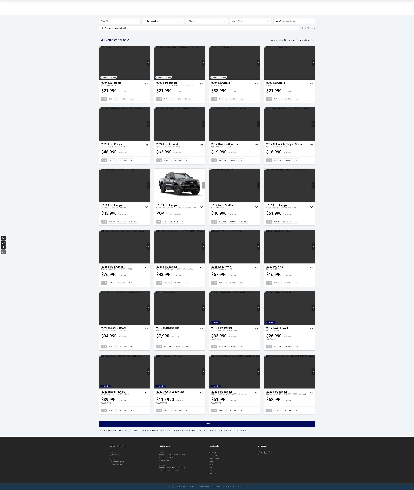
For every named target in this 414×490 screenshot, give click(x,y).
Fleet (210, 470)
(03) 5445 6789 (116, 455)
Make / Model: (150, 21)
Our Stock (212, 453)
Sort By (291, 40)
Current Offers (214, 459)
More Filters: (280, 21)
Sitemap (217, 487)
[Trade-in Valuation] (3, 238)
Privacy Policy (205, 487)
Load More (207, 424)
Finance (211, 461)
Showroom (213, 456)
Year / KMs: (236, 21)
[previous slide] (100, 63)
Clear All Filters (308, 28)
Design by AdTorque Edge (234, 487)
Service (211, 464)
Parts (211, 467)
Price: (191, 21)
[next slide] (148, 63)
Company (212, 473)
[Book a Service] (3, 242)
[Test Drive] (3, 247)
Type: (103, 21)
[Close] (3, 252)
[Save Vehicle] (146, 84)
